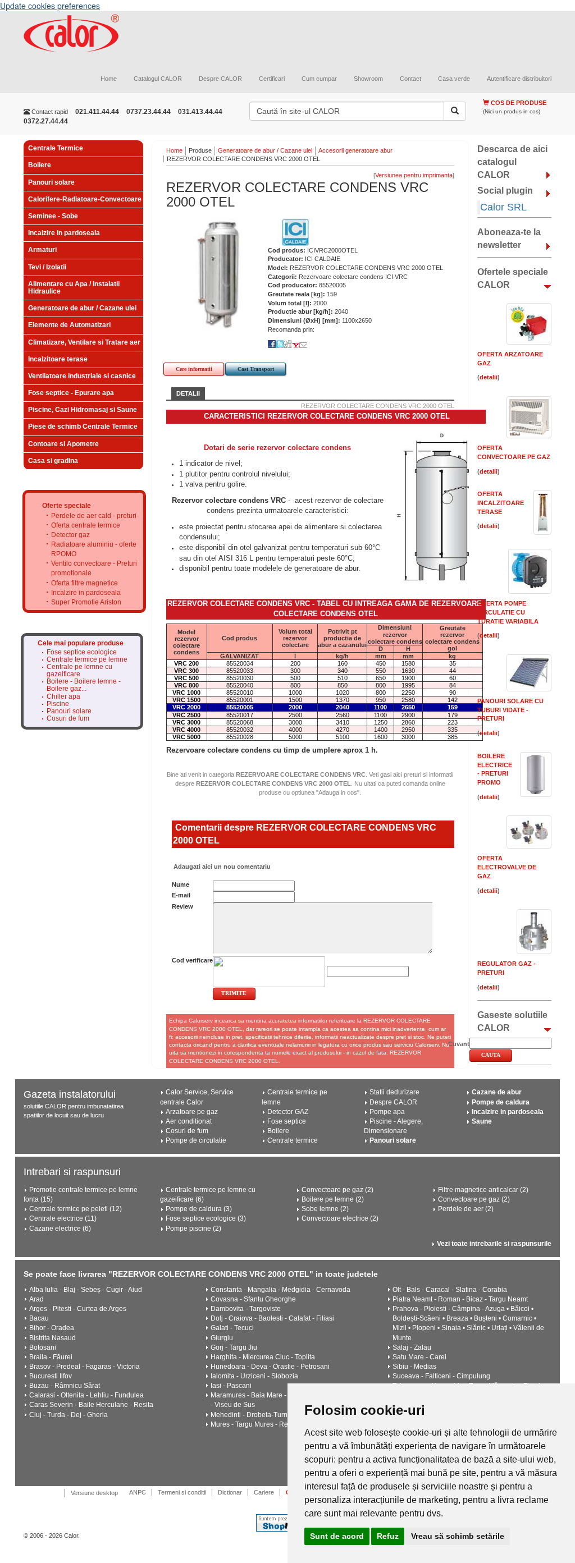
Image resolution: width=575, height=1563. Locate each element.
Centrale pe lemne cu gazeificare (79, 670)
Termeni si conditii (182, 1492)
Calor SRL (503, 207)
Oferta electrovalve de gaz (506, 867)
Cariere (264, 1492)
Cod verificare (192, 960)
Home (109, 78)
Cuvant (458, 1044)
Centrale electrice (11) (63, 1218)
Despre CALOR (220, 78)
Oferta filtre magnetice (84, 583)
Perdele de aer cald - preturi (93, 516)
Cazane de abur (497, 1092)
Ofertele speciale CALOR (512, 278)
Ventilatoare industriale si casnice (82, 376)
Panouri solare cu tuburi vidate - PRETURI (510, 710)
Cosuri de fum (68, 718)
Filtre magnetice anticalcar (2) (483, 1190)
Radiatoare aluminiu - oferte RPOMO (93, 549)
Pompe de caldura (501, 1102)
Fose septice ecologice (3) (206, 1218)
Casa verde (454, 78)
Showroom (368, 78)
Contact (410, 78)
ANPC (137, 1492)
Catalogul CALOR (158, 78)
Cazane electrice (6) (60, 1228)
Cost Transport (256, 369)
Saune (482, 1121)
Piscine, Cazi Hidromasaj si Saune (82, 410)
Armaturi (42, 250)
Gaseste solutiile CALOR (512, 1021)
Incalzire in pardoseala (64, 233)
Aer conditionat (189, 1121)
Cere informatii (194, 369)
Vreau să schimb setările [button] (457, 1536)
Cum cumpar (319, 78)
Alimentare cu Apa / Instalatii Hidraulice (74, 287)
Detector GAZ (287, 1112)
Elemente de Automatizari (69, 325)
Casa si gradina (53, 461)
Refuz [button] (388, 1536)
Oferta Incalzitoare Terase (500, 503)
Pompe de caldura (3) (199, 1209)
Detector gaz (70, 535)
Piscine (58, 704)
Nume (180, 884)
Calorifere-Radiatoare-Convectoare (85, 199)
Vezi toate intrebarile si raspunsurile (494, 1244)
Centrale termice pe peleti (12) (75, 1209)
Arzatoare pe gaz (192, 1112)
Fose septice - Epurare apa (71, 393)
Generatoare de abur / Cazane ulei (82, 308)
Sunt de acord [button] (337, 1536)
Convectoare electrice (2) (340, 1218)
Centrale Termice (55, 148)
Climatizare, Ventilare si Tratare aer (84, 342)
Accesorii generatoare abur (355, 150)
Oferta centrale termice (85, 525)
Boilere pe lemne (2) (333, 1199)
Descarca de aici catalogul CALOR (512, 162)
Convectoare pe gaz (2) (337, 1190)
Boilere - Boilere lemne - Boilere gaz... (84, 685)
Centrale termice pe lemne (87, 659)
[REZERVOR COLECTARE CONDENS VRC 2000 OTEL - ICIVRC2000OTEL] (222, 273)
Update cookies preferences (50, 5)
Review (182, 906)
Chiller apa (63, 696)
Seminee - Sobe (53, 216)
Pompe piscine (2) (193, 1228)
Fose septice (286, 1121)
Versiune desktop (94, 1492)
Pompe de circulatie (196, 1140)
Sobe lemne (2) (325, 1209)
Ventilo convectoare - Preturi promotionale (94, 568)
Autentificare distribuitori (519, 78)
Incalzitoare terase (58, 359)
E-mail (181, 895)
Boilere (39, 165)
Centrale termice (292, 1140)
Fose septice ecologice (82, 652)
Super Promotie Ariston (86, 602)
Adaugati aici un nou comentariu (221, 866)
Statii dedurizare (394, 1092)
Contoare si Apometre (63, 444)
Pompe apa (387, 1112)
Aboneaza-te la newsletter (509, 238)
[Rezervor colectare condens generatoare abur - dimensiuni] (436, 508)
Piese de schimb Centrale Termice (83, 426)
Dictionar (230, 1492)
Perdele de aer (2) (466, 1209)
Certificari (272, 78)
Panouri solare (51, 182)
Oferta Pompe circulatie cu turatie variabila (508, 612)
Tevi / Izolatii (47, 267)
